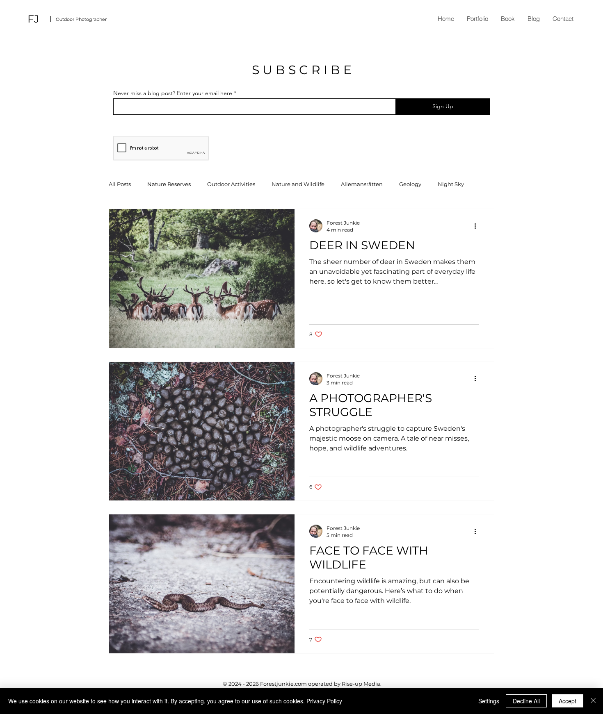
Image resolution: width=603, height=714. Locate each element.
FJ (33, 19)
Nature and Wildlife (298, 184)
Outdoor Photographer (81, 19)
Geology (410, 184)
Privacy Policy (324, 701)
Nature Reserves (169, 184)
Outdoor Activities (231, 184)
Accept (567, 701)
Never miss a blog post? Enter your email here (172, 93)
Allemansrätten (362, 184)
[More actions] (478, 226)
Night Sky (451, 184)
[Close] (593, 700)
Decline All (526, 701)
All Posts (120, 184)
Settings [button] (488, 701)
